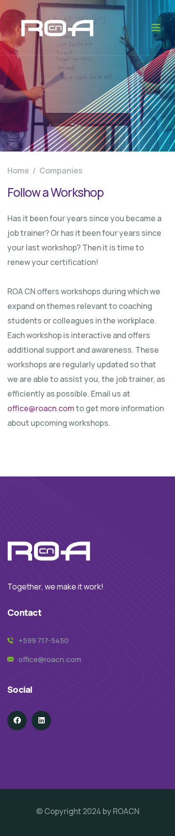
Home (18, 170)
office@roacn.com (40, 408)
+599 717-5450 (43, 640)
